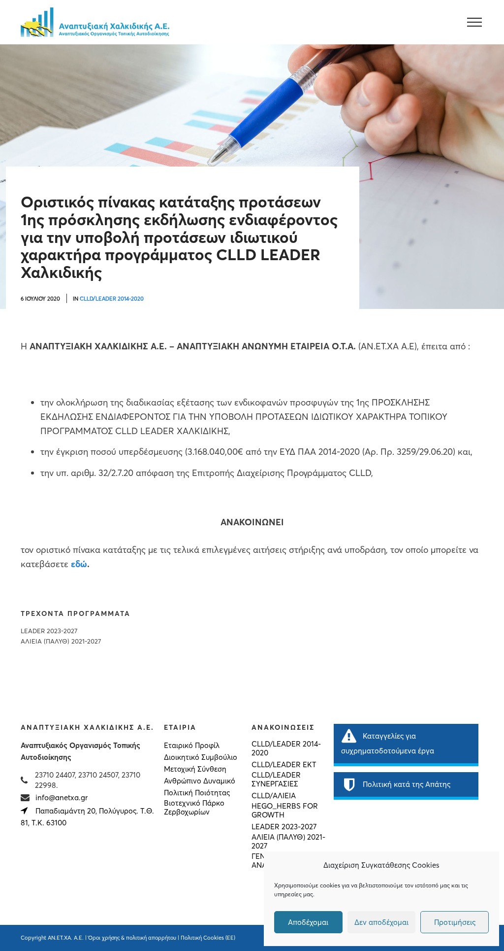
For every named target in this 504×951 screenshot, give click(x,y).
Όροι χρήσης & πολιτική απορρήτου (132, 937)
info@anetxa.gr (61, 797)
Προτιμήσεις (454, 922)
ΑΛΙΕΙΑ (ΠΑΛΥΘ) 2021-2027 (61, 641)
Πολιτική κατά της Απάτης (406, 784)
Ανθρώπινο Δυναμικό (199, 781)
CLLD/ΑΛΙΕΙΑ (274, 795)
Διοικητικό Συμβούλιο (200, 757)
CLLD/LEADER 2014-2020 (112, 298)
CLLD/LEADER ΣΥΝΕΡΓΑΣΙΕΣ (276, 779)
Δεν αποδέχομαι (381, 922)
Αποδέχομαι (308, 922)
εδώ (79, 564)
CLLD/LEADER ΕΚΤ (284, 764)
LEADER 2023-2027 (49, 631)
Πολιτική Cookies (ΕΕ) (208, 937)
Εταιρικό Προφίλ (192, 745)
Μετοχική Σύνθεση (195, 769)
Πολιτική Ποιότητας (197, 792)
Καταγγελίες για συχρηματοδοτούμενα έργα (387, 743)
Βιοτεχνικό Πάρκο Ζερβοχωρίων (194, 807)
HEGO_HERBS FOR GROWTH (285, 810)
